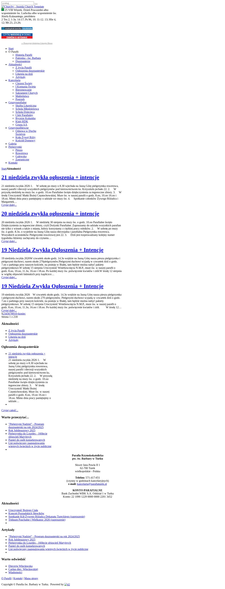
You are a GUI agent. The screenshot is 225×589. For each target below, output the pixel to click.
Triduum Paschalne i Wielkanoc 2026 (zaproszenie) (36, 519)
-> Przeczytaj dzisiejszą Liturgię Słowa (36, 43)
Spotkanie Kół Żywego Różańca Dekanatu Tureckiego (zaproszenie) (46, 516)
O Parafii (6, 578)
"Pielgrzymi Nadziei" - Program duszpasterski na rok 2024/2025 (26, 426)
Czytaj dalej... (9, 204)
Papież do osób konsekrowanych (26, 439)
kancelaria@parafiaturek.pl (92, 483)
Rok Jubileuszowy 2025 (21, 430)
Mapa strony (31, 578)
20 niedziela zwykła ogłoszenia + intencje (50, 213)
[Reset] (36, 4)
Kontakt (17, 578)
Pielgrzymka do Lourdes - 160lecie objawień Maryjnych (27, 435)
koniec (22, 313)
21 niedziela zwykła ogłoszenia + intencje (50, 177)
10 (15, 313)
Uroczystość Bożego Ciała (23, 510)
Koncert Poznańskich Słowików (26, 513)
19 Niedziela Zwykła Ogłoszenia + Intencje (52, 250)
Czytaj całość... (9, 410)
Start (4, 168)
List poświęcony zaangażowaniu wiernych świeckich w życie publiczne (29, 445)
